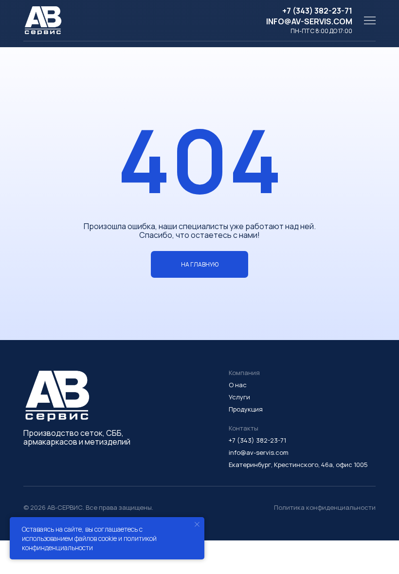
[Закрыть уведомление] (197, 524)
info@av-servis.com (309, 21)
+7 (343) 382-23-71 (317, 10)
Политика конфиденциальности (325, 507)
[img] (370, 20)
